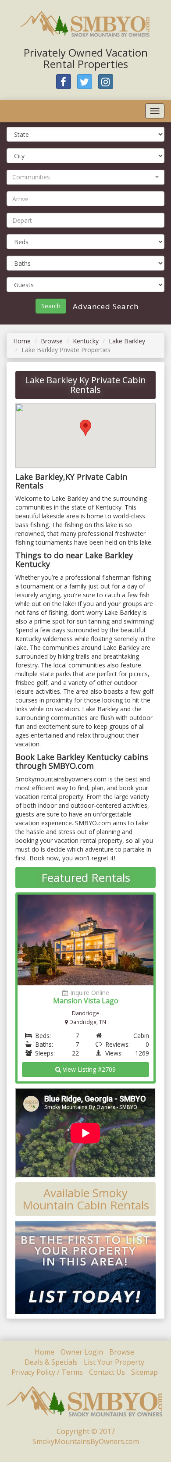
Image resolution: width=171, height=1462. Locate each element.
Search (51, 306)
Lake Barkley (127, 341)
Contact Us (107, 1372)
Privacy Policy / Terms (47, 1372)
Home (22, 341)
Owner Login (82, 1352)
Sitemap (144, 1372)
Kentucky (86, 341)
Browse (52, 341)
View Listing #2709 (88, 1069)
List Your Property (114, 1362)
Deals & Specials (51, 1362)
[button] (85, 177)
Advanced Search (105, 306)
